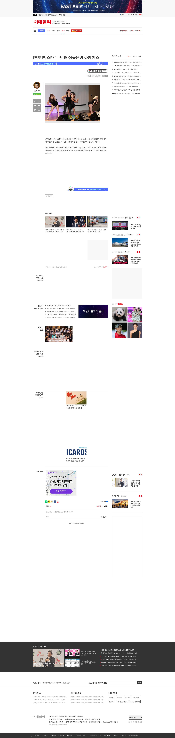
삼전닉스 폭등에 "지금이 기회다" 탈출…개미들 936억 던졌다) (63, 308)
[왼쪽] (69, 327)
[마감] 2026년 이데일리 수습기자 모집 (53, 682)
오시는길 (53, 735)
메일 (35, 106)
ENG (123, 15)
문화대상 (111, 697)
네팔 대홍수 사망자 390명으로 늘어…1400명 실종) (60, 314)
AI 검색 (41, 30)
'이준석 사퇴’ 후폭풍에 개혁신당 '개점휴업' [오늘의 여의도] (119, 659)
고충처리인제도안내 (95, 735)
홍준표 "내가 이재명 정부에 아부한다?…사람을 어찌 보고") (63, 311)
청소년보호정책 (80, 735)
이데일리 (52, 22)
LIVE (35, 15)
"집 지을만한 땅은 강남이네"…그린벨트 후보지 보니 (118, 656)
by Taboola (40, 280)
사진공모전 (136, 697)
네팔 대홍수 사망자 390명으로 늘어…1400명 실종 (117, 650)
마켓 (131, 30)
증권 (134, 56)
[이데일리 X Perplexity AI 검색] (70, 63)
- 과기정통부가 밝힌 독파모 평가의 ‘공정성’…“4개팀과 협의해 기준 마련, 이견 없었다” (50, 697)
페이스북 (35, 101)
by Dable (40, 356)
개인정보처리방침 (133, 735)
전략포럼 (119, 697)
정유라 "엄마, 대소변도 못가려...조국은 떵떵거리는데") (61, 317)
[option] (87, 6)
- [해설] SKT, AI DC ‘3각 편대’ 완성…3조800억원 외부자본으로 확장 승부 (50, 702)
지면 (132, 15)
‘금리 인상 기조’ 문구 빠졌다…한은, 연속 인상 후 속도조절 (119, 665)
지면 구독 (105, 267)
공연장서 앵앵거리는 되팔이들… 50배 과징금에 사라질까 (119, 662)
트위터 (39, 101)
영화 (67, 30)
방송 (58, 30)
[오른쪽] (71, 327)
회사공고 (45, 735)
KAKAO (35, 110)
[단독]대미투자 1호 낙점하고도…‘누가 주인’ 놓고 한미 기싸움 (120, 653)
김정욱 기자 (37, 91)
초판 (136, 15)
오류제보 (115, 735)
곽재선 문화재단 (135, 702)
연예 (53, 30)
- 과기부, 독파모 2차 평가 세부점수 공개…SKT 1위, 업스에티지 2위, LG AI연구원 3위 (50, 699)
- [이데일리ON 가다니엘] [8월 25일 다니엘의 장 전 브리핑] (86, 697)
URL (39, 110)
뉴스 (129, 56)
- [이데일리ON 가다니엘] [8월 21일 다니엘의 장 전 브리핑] (86, 702)
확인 (139, 682)
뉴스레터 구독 (97, 267)
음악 (62, 30)
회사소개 (36, 735)
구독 (129, 15)
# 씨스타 (48, 196)
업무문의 (61, 735)
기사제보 (123, 735)
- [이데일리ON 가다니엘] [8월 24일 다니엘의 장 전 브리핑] (86, 699)
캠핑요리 (111, 702)
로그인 (140, 15)
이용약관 (69, 735)
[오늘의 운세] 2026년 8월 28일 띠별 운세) (57, 305)
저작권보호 (107, 735)
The (138, 30)
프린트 (39, 106)
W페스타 (127, 697)
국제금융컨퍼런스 (122, 702)
